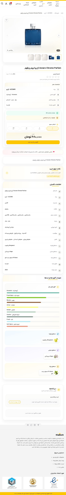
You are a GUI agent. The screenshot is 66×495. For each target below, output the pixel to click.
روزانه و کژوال (17, 233)
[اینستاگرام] (35, 425)
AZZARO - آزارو (48, 13)
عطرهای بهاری (26, 239)
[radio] (58, 77)
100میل (7, 215)
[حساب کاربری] (6, 4)
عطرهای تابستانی (17, 239)
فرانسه (6, 264)
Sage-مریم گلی (9, 251)
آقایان (6, 203)
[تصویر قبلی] (7, 35)
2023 (6, 270)
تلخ (9, 221)
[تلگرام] (38, 425)
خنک (6, 221)
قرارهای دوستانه (9, 233)
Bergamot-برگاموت (10, 245)
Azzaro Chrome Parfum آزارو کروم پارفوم (15, 191)
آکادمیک (24, 233)
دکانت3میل (27, 215)
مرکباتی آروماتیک (9, 227)
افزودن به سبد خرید (33, 142)
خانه (62, 13)
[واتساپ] (31, 425)
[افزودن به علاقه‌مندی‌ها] (6, 20)
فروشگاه (57, 13)
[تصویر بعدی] (58, 35)
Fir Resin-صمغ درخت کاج (11, 258)
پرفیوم (6, 209)
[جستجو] (2, 3)
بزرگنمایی (11, 50)
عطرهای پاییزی (8, 239)
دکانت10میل (13, 215)
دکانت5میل (20, 215)
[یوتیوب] (28, 425)
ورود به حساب (13, 402)
